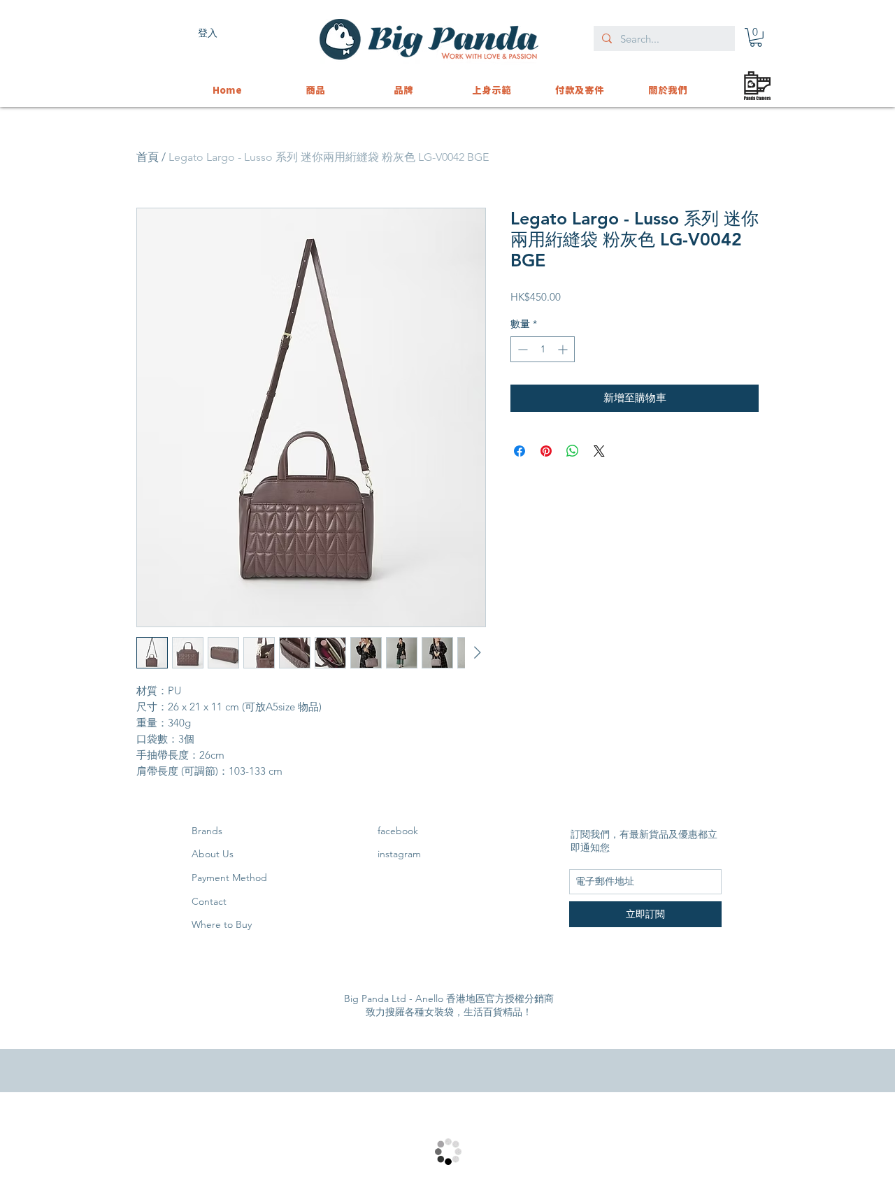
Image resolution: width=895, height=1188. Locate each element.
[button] (756, 37)
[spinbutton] (542, 349)
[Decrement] (521, 349)
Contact (209, 901)
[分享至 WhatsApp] (572, 451)
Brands (207, 830)
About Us (213, 853)
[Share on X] (599, 451)
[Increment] (564, 349)
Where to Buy (222, 924)
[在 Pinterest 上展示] (546, 451)
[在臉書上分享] (519, 451)
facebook (398, 830)
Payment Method (229, 877)
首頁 (147, 157)
